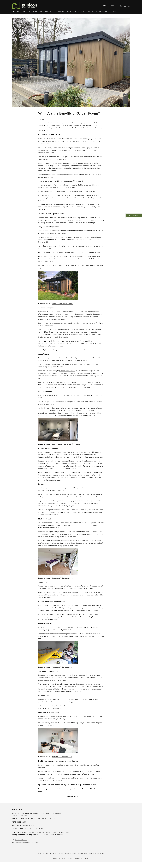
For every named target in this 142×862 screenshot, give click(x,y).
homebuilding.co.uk (67, 371)
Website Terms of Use (56, 853)
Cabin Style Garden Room (62, 304)
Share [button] (42, 119)
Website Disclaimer (70, 853)
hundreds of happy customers (58, 778)
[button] (117, 6)
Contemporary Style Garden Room (66, 444)
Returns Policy (82, 853)
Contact (102, 853)
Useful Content (93, 853)
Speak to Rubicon (46, 784)
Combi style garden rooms (73, 543)
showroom (84, 778)
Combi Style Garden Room (62, 578)
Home (39, 853)
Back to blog (72, 797)
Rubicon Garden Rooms (65, 858)
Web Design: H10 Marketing (80, 858)
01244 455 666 (21, 840)
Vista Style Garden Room (62, 757)
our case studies (66, 332)
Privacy (45, 853)
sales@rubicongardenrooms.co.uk (27, 842)
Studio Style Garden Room (62, 667)
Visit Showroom (134, 215)
